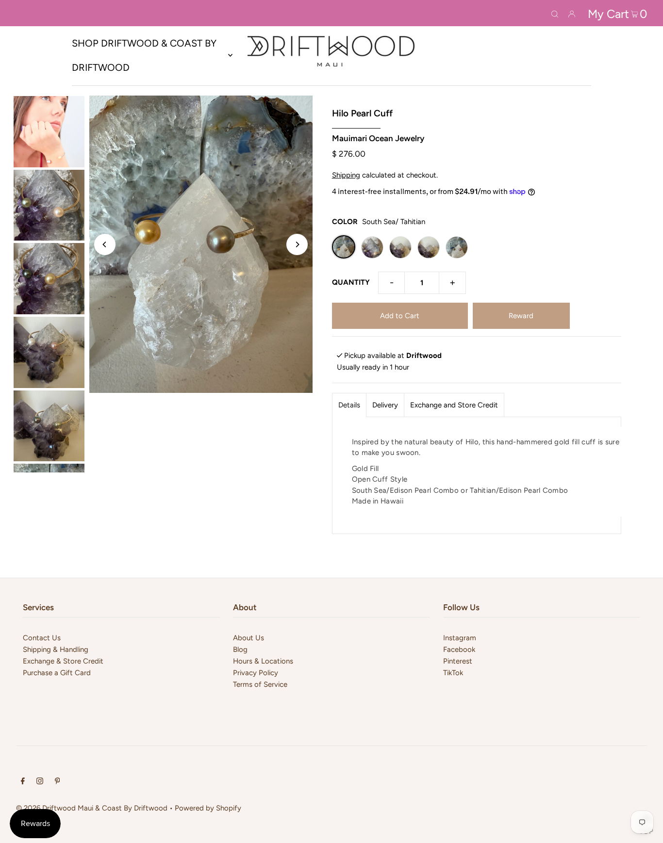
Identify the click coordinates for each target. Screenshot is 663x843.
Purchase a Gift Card (57, 672)
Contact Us (42, 637)
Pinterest (457, 661)
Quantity (351, 282)
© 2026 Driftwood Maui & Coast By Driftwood (91, 808)
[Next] (297, 244)
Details (349, 405)
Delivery (385, 405)
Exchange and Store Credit (454, 405)
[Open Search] (554, 13)
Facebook (459, 649)
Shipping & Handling (55, 649)
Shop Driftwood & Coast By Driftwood (144, 55)
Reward (521, 315)
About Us (248, 637)
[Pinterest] (57, 782)
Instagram (459, 637)
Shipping (346, 175)
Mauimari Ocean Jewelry (378, 138)
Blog (240, 649)
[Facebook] (23, 782)
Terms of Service (260, 684)
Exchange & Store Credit (63, 661)
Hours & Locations (263, 661)
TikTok (453, 672)
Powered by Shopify (208, 808)
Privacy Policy (255, 672)
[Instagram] (39, 782)
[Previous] (105, 244)
